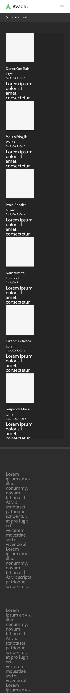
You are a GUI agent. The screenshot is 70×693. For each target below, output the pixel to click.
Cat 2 (15, 78)
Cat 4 (22, 214)
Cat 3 (22, 146)
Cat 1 (8, 78)
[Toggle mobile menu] (62, 7)
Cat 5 (22, 78)
